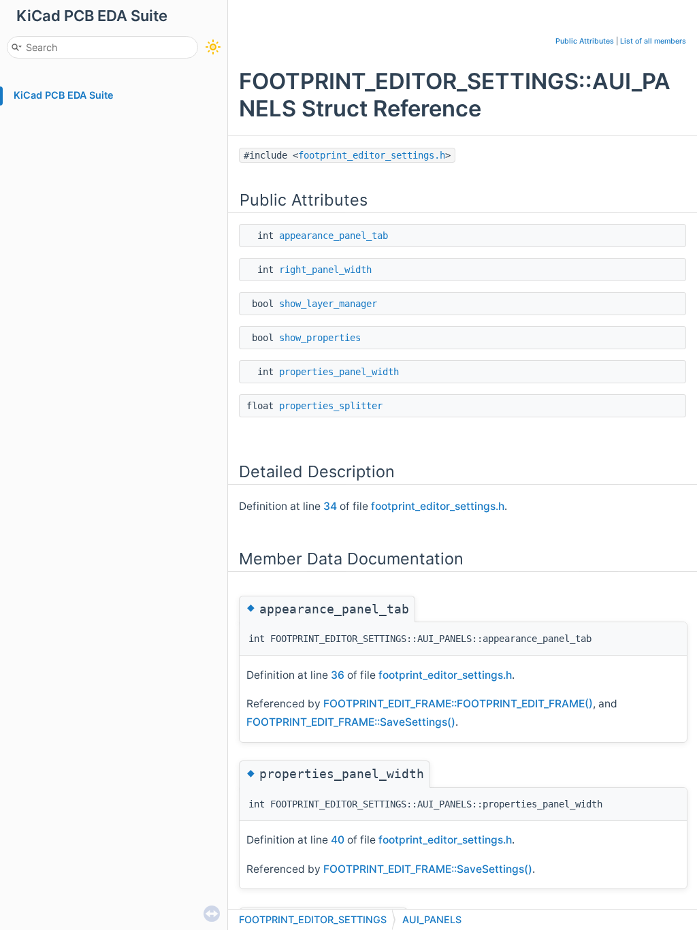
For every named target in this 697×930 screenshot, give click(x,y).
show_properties (320, 337)
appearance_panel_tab (333, 235)
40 (337, 839)
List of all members (653, 41)
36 (337, 675)
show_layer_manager (328, 303)
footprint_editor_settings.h (371, 155)
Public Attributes (584, 41)
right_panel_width (325, 269)
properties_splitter (331, 405)
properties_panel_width (339, 371)
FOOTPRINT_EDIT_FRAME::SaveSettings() (350, 722)
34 (330, 506)
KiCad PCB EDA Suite (64, 95)
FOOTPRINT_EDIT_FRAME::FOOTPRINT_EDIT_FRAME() (458, 703)
